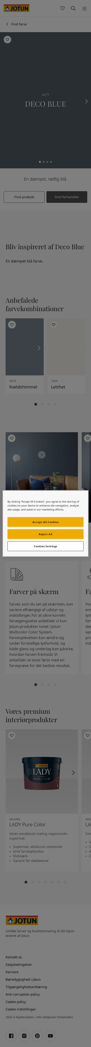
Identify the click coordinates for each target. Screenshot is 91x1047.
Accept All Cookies (45, 522)
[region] (45, 523)
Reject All (45, 534)
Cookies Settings (45, 546)
